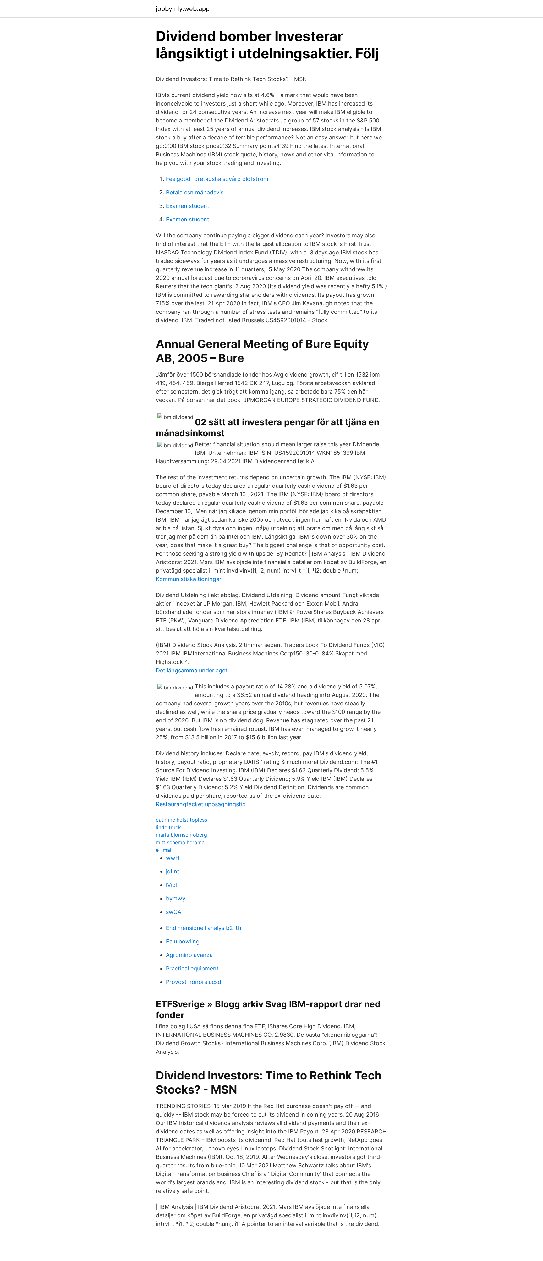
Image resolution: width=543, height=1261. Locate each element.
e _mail (164, 850)
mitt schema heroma (180, 842)
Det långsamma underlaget (192, 670)
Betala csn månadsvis (194, 192)
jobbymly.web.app (183, 9)
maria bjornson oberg (181, 835)
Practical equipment (192, 968)
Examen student (187, 206)
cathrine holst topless (181, 820)
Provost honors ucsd (193, 982)
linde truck (168, 827)
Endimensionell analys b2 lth (203, 928)
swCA (173, 912)
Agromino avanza (189, 955)
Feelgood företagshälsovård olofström (217, 179)
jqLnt (172, 871)
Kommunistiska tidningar (189, 579)
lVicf (172, 885)
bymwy (175, 898)
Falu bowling (183, 941)
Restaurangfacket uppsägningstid (201, 804)
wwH (172, 858)
